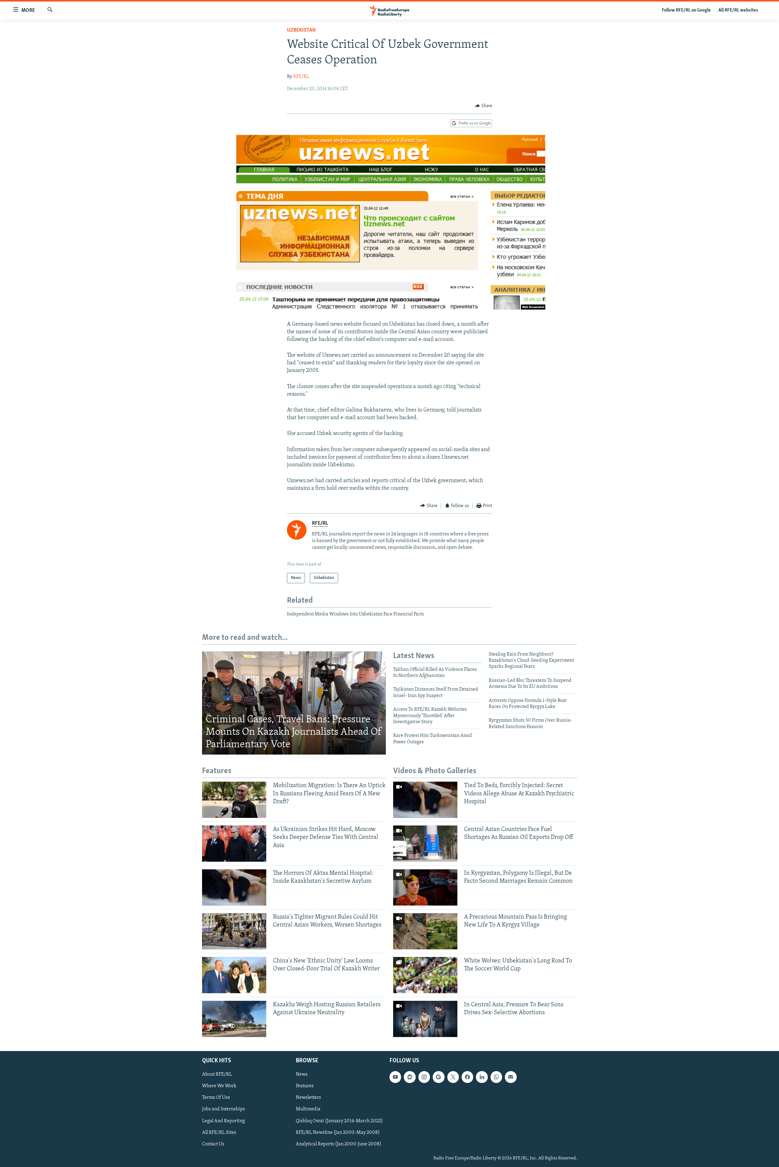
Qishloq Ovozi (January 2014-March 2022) (339, 1120)
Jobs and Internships (223, 1109)
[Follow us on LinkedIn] (481, 1077)
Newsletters (308, 1097)
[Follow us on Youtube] (395, 1077)
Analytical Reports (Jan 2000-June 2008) (338, 1143)
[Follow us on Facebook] (467, 1077)
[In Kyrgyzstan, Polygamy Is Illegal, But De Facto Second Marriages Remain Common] (425, 887)
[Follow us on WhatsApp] (496, 1077)
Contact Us (213, 1143)
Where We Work (219, 1086)
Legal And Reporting (223, 1120)
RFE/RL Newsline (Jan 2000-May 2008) (338, 1132)
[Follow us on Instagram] (424, 1077)
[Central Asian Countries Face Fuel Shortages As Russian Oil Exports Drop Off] (425, 843)
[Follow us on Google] (438, 1077)
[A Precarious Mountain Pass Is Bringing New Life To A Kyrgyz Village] (425, 931)
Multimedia (308, 1109)
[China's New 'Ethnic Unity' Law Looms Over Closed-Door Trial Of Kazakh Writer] (234, 975)
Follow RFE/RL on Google (686, 10)
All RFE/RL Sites (219, 1132)
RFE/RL (301, 76)
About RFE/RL (217, 1074)
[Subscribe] (510, 1077)
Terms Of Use (216, 1097)
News (302, 1074)
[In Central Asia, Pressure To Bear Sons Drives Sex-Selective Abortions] (425, 1019)
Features (305, 1086)
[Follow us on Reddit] (409, 1077)
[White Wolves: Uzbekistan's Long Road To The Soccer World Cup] (425, 975)
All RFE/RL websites (738, 10)
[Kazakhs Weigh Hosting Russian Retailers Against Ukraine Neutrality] (234, 1019)
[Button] (483, 106)
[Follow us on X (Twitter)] (453, 1077)
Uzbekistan (301, 30)
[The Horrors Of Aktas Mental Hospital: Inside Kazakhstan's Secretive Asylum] (234, 887)
